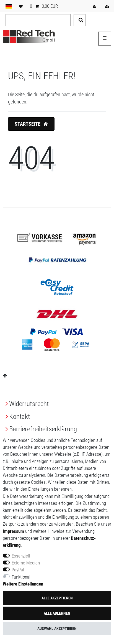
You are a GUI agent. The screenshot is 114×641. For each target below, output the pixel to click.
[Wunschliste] (20, 6)
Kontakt (19, 416)
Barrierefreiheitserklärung (43, 429)
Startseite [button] (28, 124)
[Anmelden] (94, 6)
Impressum (13, 531)
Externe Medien (26, 563)
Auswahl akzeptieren (57, 628)
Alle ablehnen (57, 613)
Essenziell (21, 556)
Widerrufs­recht (29, 404)
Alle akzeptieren (57, 598)
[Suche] (80, 20)
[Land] (8, 6)
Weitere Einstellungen (23, 584)
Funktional (21, 577)
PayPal (18, 569)
